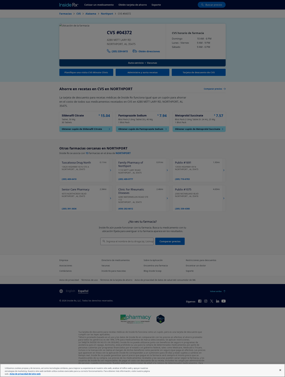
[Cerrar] (280, 370)
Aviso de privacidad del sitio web (25, 374)
